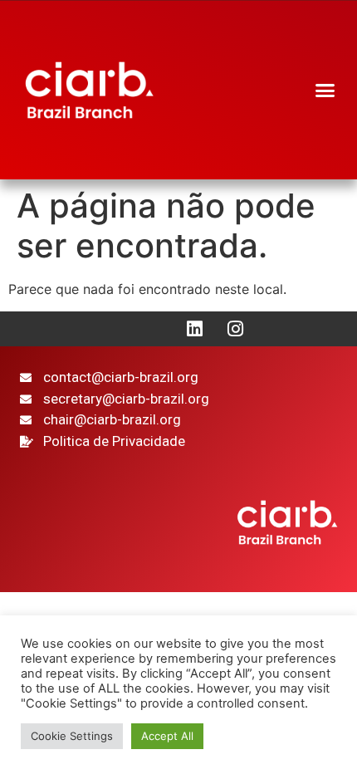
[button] (325, 90)
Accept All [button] (167, 735)
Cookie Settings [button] (72, 735)
